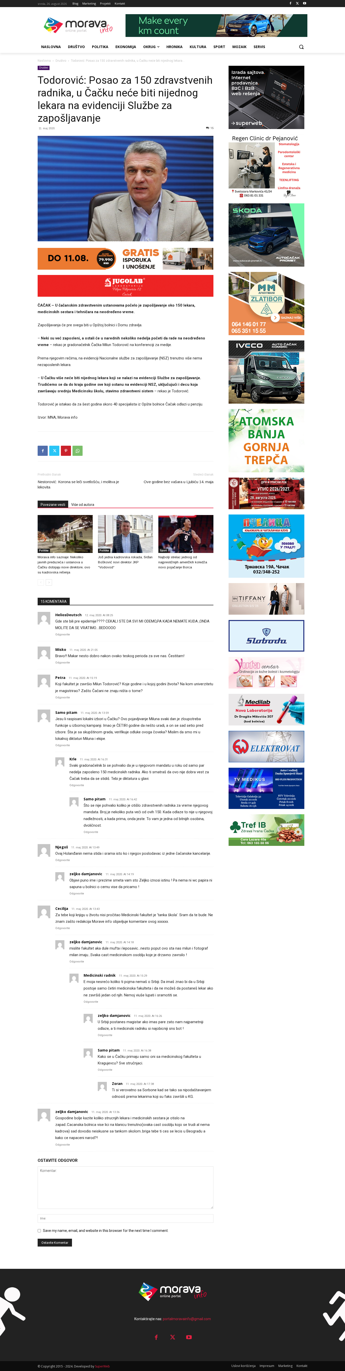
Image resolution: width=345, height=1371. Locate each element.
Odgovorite (62, 634)
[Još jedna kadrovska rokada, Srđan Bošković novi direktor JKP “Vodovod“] (125, 534)
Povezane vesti (53, 505)
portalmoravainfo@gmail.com (187, 1319)
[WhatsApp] (77, 451)
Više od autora (82, 505)
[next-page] (49, 582)
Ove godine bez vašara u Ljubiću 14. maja (178, 482)
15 (211, 128)
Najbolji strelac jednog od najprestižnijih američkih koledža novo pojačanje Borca (182, 562)
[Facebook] (290, 4)
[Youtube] (304, 4)
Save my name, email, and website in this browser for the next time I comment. (105, 1231)
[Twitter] (297, 4)
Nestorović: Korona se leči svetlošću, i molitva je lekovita (78, 484)
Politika (43, 550)
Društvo (61, 60)
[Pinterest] (66, 451)
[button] (301, 47)
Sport (163, 550)
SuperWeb (102, 1366)
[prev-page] (41, 582)
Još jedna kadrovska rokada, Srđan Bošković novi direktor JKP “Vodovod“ (125, 562)
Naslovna (44, 60)
